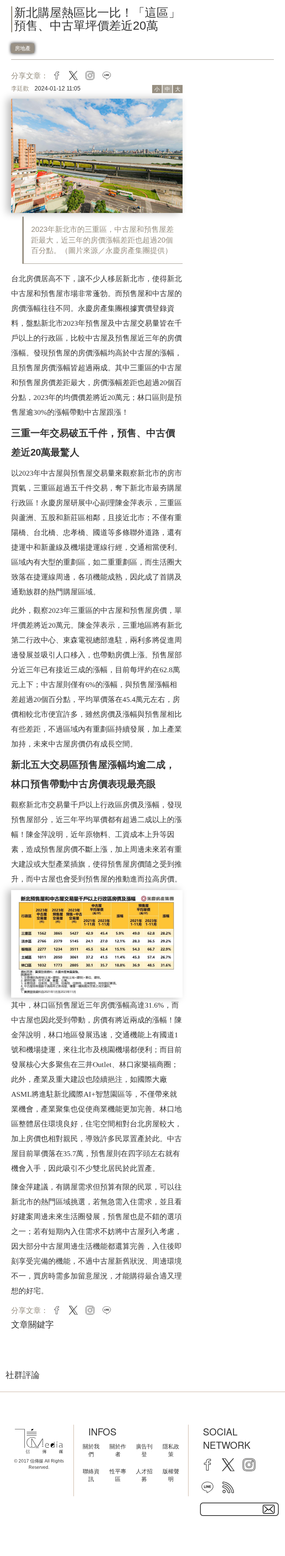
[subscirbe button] (269, 1509)
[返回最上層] (261, 1532)
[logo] (38, 1441)
